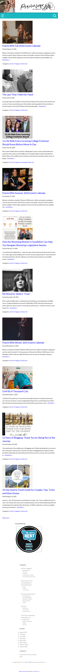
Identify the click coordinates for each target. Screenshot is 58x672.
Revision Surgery (26, 600)
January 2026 (23, 646)
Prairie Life (24, 64)
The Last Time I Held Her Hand (17, 94)
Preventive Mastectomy (28, 594)
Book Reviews (26, 609)
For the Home (26, 590)
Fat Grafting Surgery (27, 597)
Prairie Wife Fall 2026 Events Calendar (21, 45)
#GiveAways (25, 608)
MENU (2, 17)
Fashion (24, 588)
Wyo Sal (24, 624)
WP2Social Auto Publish (23, 671)
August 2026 (23, 632)
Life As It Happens (15, 64)
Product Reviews (26, 611)
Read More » (6, 60)
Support (24, 602)
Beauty (24, 586)
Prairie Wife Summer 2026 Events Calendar (24, 193)
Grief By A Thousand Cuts (15, 391)
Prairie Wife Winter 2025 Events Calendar (23, 342)
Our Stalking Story (26, 583)
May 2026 (22, 638)
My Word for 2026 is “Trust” (16, 293)
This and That (25, 619)
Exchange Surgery (27, 595)
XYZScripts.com (36, 671)
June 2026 (23, 636)
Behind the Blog (26, 570)
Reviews (23, 606)
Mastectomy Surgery (27, 599)
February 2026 (24, 644)
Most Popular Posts (27, 581)
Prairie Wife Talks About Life (29, 576)
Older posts (5, 518)
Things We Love (25, 617)
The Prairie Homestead (28, 615)
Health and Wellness (27, 621)
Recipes (24, 623)
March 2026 (23, 642)
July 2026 (22, 634)
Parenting (24, 162)
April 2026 (23, 640)
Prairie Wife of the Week (28, 575)
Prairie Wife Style (26, 585)
